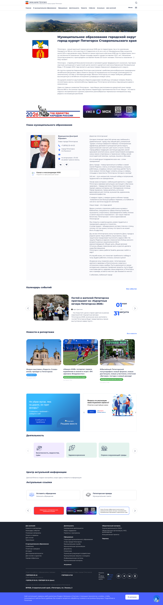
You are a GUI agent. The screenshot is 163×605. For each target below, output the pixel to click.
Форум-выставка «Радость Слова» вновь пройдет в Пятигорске (41, 370)
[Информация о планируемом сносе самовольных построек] (49, 510)
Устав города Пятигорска (73, 542)
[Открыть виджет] (156, 598)
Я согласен (132, 597)
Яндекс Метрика (63, 596)
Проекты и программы (72, 533)
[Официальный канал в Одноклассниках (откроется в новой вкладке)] (135, 576)
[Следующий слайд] (136, 412)
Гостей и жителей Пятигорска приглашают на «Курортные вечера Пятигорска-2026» (90, 301)
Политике (28, 600)
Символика (30, 546)
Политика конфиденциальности (102, 576)
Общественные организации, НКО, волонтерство (114, 531)
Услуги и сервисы (32, 535)
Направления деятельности (73, 528)
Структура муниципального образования (78, 539)
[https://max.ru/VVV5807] (81, 510)
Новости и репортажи (33, 528)
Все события (131, 289)
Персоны (105, 538)
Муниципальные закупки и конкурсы (77, 556)
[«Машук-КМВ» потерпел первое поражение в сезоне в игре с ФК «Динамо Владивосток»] (80, 352)
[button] (28, 308)
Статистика (68, 551)
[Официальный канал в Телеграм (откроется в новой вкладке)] (124, 576)
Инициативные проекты (110, 534)
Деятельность (74, 8)
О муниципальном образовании (44, 8)
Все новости (132, 333)
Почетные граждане (33, 549)
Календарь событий (33, 530)
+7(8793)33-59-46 (31, 575)
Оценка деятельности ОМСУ (112, 528)
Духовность (31, 375)
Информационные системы (73, 558)
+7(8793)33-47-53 (67, 575)
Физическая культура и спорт (75, 377)
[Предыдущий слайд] (84, 412)
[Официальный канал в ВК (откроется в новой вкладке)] (129, 576)
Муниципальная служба (72, 544)
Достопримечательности (34, 553)
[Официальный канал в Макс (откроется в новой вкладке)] (118, 576)
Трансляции (30, 540)
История (29, 551)
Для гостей (29, 537)
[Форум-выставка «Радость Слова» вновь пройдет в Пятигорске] (43, 352)
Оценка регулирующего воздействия (77, 553)
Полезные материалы (33, 533)
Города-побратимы (32, 558)
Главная (28, 8)
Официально (62, 8)
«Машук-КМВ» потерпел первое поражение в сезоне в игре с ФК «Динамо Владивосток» (78, 371)
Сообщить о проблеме (40, 421)
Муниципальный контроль (73, 560)
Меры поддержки (70, 530)
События (92, 8)
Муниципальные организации (74, 546)
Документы (68, 549)
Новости (84, 8)
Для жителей (111, 8)
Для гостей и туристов (34, 556)
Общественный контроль (111, 526)
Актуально (101, 8)
